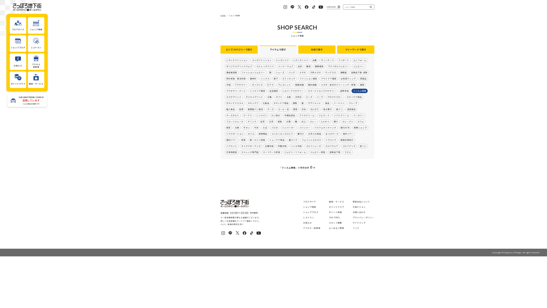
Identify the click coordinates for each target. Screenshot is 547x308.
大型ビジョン (359, 206)
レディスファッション (237, 60)
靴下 (276, 78)
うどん (348, 152)
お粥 (237, 127)
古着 (314, 60)
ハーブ (320, 97)
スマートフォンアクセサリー (322, 90)
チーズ (270, 109)
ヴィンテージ (327, 60)
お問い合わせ (359, 212)
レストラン (308, 217)
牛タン (246, 127)
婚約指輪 (312, 84)
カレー (313, 121)
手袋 (228, 84)
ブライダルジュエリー (338, 66)
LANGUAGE (331, 7)
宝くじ (363, 146)
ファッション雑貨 (308, 78)
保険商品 (263, 133)
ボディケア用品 (281, 103)
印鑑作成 (282, 146)
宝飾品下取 (334, 152)
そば (265, 127)
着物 (308, 66)
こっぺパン (261, 115)
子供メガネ (315, 72)
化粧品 (266, 103)
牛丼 (256, 127)
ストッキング (288, 78)
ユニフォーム (359, 60)
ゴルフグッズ (349, 146)
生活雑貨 (273, 90)
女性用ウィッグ (348, 78)
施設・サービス (336, 201)
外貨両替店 (231, 152)
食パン (339, 109)
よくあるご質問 (336, 228)
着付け (301, 133)
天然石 (298, 97)
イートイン (339, 103)
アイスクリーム (306, 115)
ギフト (279, 97)
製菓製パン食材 (255, 109)
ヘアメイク (330, 139)
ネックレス (257, 84)
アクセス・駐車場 (311, 228)
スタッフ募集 (335, 222)
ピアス (270, 84)
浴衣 (300, 66)
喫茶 (228, 127)
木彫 (289, 97)
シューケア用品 (276, 139)
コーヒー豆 (283, 109)
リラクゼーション (235, 133)
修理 (243, 139)
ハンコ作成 (296, 146)
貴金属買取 (231, 72)
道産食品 (351, 109)
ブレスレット (284, 84)
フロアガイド (309, 201)
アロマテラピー (334, 97)
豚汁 (336, 121)
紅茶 (263, 121)
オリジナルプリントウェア (239, 66)
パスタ (275, 127)
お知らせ (307, 222)
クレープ (353, 103)
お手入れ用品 (314, 133)
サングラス (330, 72)
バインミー (305, 127)
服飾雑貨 (319, 66)
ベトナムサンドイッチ (325, 127)
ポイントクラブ (336, 206)
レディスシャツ (300, 60)
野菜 (295, 109)
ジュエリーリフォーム (295, 152)
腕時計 (253, 78)
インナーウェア (285, 66)
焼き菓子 (327, 109)
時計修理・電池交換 (236, 78)
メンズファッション (262, 60)
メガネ (302, 72)
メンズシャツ (282, 60)
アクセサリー (241, 84)
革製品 (363, 78)
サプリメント (314, 103)
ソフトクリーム (341, 115)
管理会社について (361, 201)
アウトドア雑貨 (328, 78)
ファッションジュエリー (253, 72)
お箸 (269, 97)
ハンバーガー (288, 127)
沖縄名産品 (289, 115)
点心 (303, 121)
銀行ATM (345, 127)
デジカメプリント (254, 97)
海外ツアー (348, 133)
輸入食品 (230, 109)
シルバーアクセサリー (293, 90)
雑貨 (362, 84)
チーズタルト (232, 115)
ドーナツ (247, 115)
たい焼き (276, 115)
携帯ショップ (360, 127)
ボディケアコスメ (235, 103)
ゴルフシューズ (313, 146)
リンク (356, 228)
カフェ (361, 121)
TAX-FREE (334, 217)
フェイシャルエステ (311, 139)
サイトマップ (359, 222)
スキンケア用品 (354, 97)
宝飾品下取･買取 (359, 72)
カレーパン (347, 121)
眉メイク (293, 139)
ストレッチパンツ (265, 66)
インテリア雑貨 (257, 90)
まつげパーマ (331, 133)
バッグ (292, 72)
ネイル (251, 133)
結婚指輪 (299, 84)
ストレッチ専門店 (250, 152)
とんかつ (325, 121)
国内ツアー (231, 139)
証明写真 (344, 90)
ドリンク (252, 121)
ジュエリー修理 (317, 152)
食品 (327, 103)
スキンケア (253, 103)
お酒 (288, 121)
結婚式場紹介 (346, 139)
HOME (223, 15)
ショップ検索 (309, 206)
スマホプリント (233, 97)
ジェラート (324, 115)
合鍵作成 (269, 146)
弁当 (304, 109)
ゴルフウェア (331, 146)
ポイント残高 (335, 212)
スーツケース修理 (271, 152)
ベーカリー (358, 115)
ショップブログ (310, 212)
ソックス (265, 78)
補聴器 (343, 72)
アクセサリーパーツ (236, 90)
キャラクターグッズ (251, 146)
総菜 (241, 109)
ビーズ (309, 97)
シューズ (280, 72)
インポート (343, 60)
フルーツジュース (234, 121)
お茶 (271, 121)
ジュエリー (359, 66)
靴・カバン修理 (257, 139)
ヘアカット (231, 146)
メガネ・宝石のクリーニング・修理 (338, 84)
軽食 (280, 121)
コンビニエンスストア (282, 133)
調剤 (295, 103)
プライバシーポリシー (363, 217)
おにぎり (314, 109)
